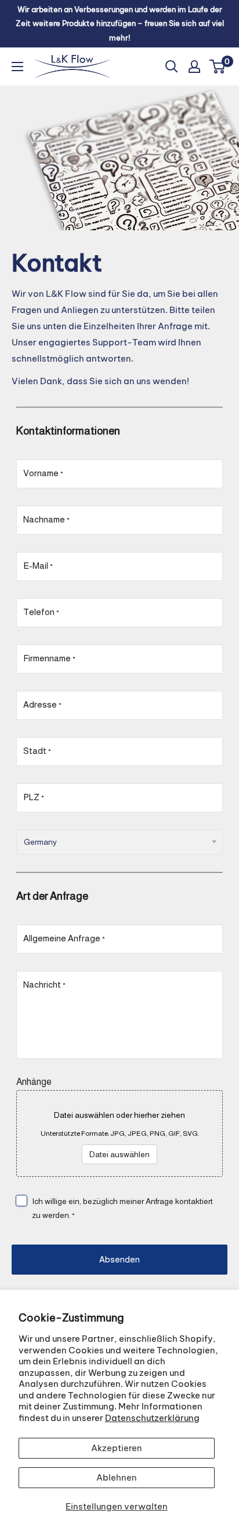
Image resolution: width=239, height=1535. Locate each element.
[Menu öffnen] (17, 66)
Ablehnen (116, 1477)
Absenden (119, 1259)
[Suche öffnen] (171, 66)
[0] (218, 66)
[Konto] (194, 66)
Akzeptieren (116, 1447)
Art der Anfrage (52, 895)
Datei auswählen (119, 1154)
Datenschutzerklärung (152, 1417)
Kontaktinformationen (68, 430)
